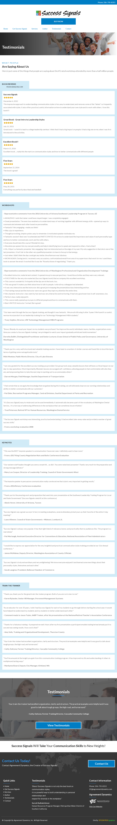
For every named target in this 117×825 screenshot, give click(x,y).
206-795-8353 (109, 2)
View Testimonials (59, 725)
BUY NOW (58, 21)
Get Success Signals (12, 789)
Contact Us (101, 763)
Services (8, 792)
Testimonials (9, 798)
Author (7, 795)
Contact (8, 801)
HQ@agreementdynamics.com (100, 789)
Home (7, 786)
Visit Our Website (95, 806)
